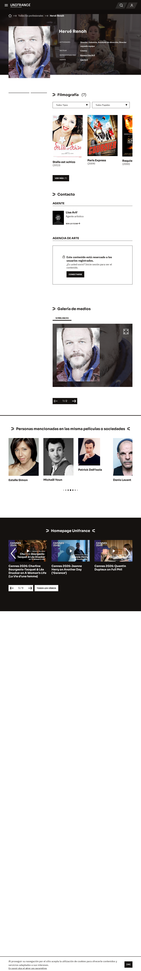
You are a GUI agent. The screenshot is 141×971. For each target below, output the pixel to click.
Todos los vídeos (46, 588)
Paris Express (96, 160)
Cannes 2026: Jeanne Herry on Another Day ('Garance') (66, 569)
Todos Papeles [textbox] (103, 105)
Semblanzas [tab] (62, 318)
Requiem (128, 161)
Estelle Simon (18, 480)
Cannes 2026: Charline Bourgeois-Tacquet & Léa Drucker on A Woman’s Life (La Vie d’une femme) (27, 571)
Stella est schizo (64, 162)
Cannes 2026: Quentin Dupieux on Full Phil (110, 567)
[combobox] (71, 105)
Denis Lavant (122, 480)
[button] (126, 332)
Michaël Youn (52, 480)
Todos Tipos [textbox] (62, 105)
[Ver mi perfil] (131, 5)
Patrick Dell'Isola (90, 470)
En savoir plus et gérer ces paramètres (28, 968)
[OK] (128, 964)
